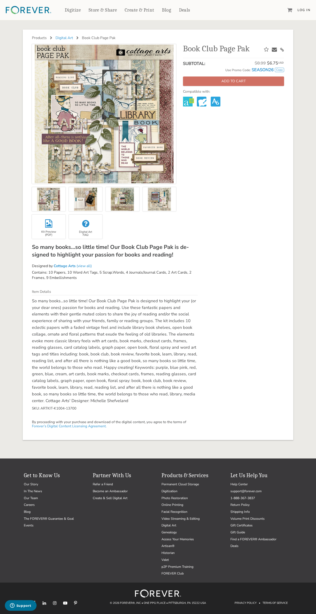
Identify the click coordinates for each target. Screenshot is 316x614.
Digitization (169, 491)
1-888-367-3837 (242, 498)
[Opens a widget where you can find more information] (21, 606)
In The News (33, 491)
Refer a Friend (103, 484)
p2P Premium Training (177, 567)
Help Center (239, 484)
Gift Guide (237, 532)
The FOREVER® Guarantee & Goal (49, 518)
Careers (29, 505)
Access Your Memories (177, 539)
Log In (303, 10)
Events (29, 525)
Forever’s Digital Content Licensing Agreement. (69, 426)
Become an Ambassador (110, 491)
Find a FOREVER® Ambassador (253, 539)
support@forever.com (246, 491)
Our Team (31, 498)
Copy (279, 70)
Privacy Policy (246, 603)
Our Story (31, 484)
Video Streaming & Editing (180, 518)
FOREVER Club (172, 573)
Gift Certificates (241, 525)
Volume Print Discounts (247, 518)
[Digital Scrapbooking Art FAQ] (85, 226)
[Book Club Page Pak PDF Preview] (48, 226)
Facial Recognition (174, 512)
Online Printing (172, 505)
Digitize (73, 10)
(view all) (73, 266)
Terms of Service (275, 603)
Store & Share (103, 10)
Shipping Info (240, 512)
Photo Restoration (174, 498)
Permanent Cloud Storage (180, 484)
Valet (165, 560)
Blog (166, 10)
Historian (168, 553)
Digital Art (64, 37)
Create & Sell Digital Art (110, 498)
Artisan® (167, 546)
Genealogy (169, 532)
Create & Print (139, 10)
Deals (184, 10)
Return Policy (240, 505)
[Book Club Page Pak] (48, 199)
